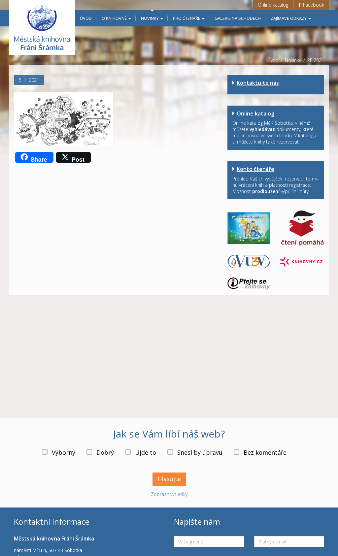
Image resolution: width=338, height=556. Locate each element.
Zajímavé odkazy (289, 18)
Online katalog (273, 5)
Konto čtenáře (255, 169)
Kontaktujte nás (258, 82)
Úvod (86, 18)
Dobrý (105, 452)
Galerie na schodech (238, 18)
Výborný (63, 452)
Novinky (150, 18)
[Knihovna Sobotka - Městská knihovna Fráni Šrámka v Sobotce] (42, 27)
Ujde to (145, 452)
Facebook (313, 5)
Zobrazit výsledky (169, 494)
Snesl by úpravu (199, 452)
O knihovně (115, 18)
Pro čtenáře (187, 18)
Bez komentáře (265, 452)
